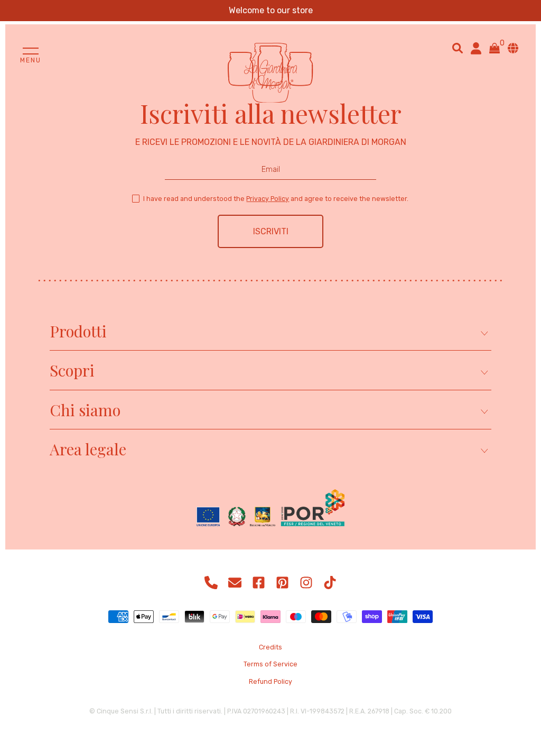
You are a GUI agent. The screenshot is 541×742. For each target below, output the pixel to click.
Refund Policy (270, 682)
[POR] (270, 508)
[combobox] (457, 48)
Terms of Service (270, 664)
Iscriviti (270, 231)
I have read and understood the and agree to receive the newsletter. (275, 199)
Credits (270, 647)
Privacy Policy (267, 199)
